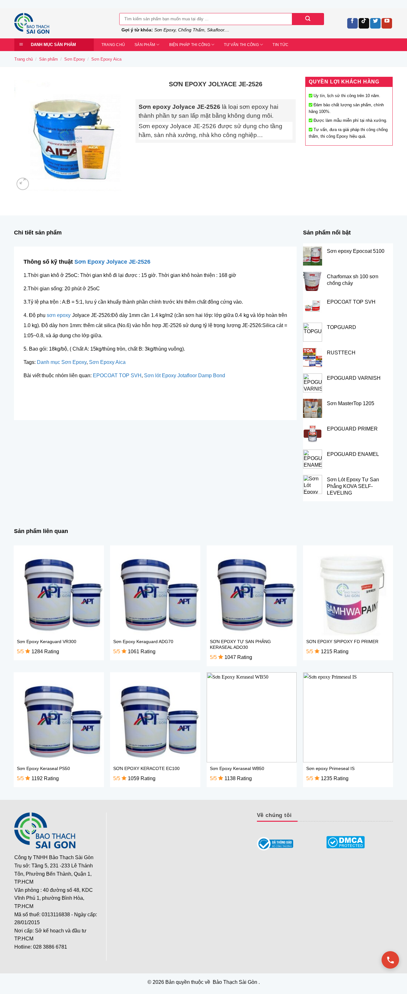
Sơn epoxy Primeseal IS (330, 768)
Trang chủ (113, 45)
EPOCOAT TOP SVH (117, 375)
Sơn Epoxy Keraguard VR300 (46, 641)
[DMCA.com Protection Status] (345, 842)
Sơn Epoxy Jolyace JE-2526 (112, 262)
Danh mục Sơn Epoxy (61, 362)
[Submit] (308, 19)
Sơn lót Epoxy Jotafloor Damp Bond (184, 375)
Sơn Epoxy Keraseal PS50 (43, 768)
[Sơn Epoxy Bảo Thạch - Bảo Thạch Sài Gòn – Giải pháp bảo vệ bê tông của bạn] (62, 23)
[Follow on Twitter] (375, 23)
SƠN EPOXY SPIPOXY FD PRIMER (342, 641)
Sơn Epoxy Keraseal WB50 (237, 768)
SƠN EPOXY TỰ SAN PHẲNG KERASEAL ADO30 (240, 644)
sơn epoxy (59, 315)
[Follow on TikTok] (364, 23)
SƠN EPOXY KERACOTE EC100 (146, 768)
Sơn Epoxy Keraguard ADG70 (143, 641)
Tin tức (280, 45)
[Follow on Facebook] (352, 23)
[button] (23, 184)
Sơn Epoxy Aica (106, 59)
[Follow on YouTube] (387, 23)
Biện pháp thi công (189, 45)
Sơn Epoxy (74, 59)
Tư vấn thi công (241, 45)
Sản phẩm (145, 45)
